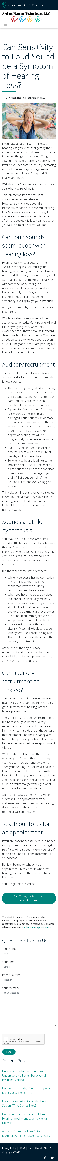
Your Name (9, 949)
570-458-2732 (34, 5)
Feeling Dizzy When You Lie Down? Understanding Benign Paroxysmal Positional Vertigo (24, 1075)
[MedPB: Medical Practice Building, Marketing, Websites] (40, 1148)
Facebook (45, 1158)
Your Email (9, 962)
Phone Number (12, 975)
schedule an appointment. (37, 927)
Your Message (11, 988)
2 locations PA (16, 5)
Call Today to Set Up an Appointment (29, 898)
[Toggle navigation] (5, 24)
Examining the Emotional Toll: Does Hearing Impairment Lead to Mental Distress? (25, 1118)
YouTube (52, 1158)
